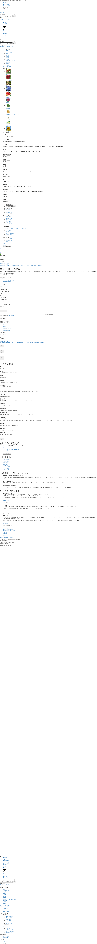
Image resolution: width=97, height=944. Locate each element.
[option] (48, 248)
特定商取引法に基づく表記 (9, 531)
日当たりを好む (3, 394)
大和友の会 (8, 222)
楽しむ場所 (5, 174)
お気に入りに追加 (4, 251)
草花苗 (7, 65)
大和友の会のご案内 (4, 264)
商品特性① (5, 184)
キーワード (5, 134)
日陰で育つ (2, 403)
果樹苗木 (8, 56)
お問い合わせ (9, 241)
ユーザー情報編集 (10, 233)
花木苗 (7, 55)
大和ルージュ (3, 19)
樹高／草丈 (5, 169)
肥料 (9, 330)
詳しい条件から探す (7, 66)
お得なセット (3, 385)
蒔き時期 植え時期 (7, 154)
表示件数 (5, 194)
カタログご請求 (9, 224)
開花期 (4, 159)
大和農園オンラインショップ (6, 13)
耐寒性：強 (2, 423)
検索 (14, 16)
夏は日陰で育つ (3, 408)
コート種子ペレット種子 (3, 418)
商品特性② (5, 189)
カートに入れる (6, 453)
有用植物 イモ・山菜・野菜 (12, 60)
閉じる (2, 345)
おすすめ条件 (6, 139)
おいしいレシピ (9, 211)
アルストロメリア (14, 19)
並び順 (4, 199)
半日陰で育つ (3, 399)
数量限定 (2, 380)
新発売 (1, 375)
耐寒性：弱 (2, 433)
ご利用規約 (5, 532)
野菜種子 (8, 59)
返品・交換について (7, 525)
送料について (6, 513)
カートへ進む (11, 315)
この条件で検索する (10, 206)
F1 (0, 389)
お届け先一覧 (9, 234)
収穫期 (4, 164)
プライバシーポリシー (8, 529)
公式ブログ (8, 209)
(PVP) (1, 371)
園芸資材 (8, 62)
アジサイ (8, 19)
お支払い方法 (9, 218)
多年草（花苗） (9, 52)
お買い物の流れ (9, 216)
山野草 (7, 53)
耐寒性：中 (2, 428)
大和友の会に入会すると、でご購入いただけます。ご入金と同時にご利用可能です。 (22, 265)
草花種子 (8, 58)
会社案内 (5, 533)
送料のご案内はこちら (8, 281)
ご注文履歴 (8, 230)
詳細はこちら (6, 500)
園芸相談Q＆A (9, 240)
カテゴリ (5, 144)
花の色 (4, 149)
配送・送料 (8, 219)
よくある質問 (9, 238)
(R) (0, 366)
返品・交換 (8, 221)
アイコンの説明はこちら (8, 280)
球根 (7, 50)
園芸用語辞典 (9, 212)
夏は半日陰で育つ (4, 413)
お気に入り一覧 (9, 231)
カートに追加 (4, 311)
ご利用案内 (5, 528)
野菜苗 (7, 63)
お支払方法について (7, 502)
